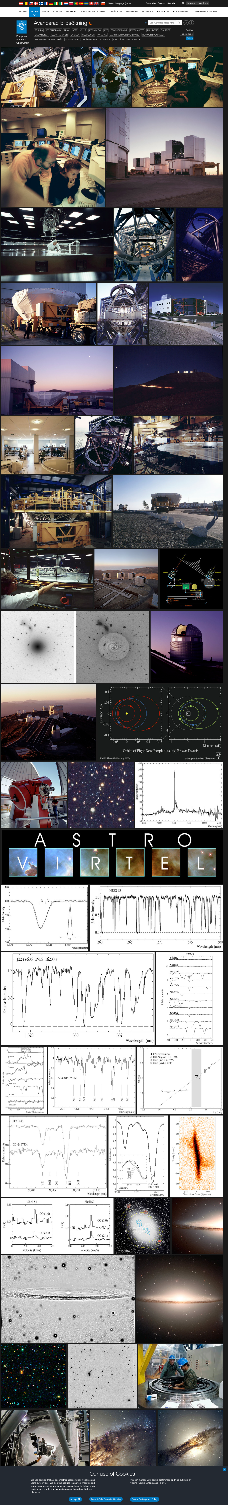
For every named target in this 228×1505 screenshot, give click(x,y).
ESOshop (71, 11)
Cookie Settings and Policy (145, 1499)
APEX (74, 30)
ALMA (66, 30)
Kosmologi (95, 30)
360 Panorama (53, 30)
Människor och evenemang (124, 35)
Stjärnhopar (90, 39)
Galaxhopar (41, 35)
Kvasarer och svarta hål (48, 39)
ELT (106, 30)
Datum (190, 38)
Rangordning (187, 34)
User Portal (203, 3)
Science (191, 3)
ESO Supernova (119, 30)
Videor (45, 11)
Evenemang (132, 11)
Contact (161, 3)
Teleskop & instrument (92, 11)
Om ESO (23, 11)
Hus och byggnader (153, 35)
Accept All (75, 1499)
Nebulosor (88, 35)
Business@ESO (181, 11)
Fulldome (152, 30)
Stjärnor (105, 39)
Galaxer (165, 30)
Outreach (147, 11)
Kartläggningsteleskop (127, 39)
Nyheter (57, 11)
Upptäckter (115, 11)
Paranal (102, 35)
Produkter (163, 11)
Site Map (171, 3)
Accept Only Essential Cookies (106, 1499)
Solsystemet (72, 39)
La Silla (75, 35)
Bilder (34, 11)
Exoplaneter (137, 30)
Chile (83, 30)
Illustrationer (59, 35)
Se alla (39, 30)
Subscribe (151, 3)
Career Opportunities (205, 11)
